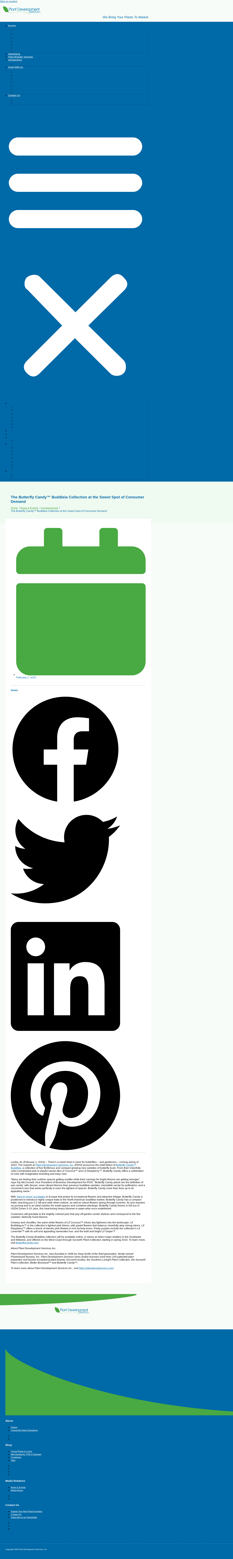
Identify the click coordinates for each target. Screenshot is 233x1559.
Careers (17, 103)
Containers (19, 79)
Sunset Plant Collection (25, 37)
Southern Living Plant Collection (29, 34)
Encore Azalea (21, 30)
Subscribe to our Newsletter (24, 1517)
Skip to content (8, 1)
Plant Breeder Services (19, 434)
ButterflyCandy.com (27, 1242)
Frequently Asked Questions (24, 1430)
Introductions (15, 60)
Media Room (20, 100)
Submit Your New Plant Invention (26, 1511)
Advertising (13, 431)
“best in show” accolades (31, 1196)
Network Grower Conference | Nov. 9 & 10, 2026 (37, 89)
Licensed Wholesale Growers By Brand (32, 51)
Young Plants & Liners (24, 72)
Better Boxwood (21, 41)
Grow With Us (15, 67)
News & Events (18, 1487)
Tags (16, 82)
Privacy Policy (145, 1553)
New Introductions (22, 441)
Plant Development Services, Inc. (54, 1165)
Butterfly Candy (21, 44)
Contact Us (14, 95)
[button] (75, 253)
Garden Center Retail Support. (28, 48)
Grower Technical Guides (26, 86)
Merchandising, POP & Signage (29, 75)
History (14, 1427)
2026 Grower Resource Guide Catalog (31, 92)
